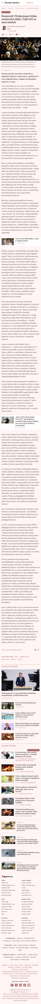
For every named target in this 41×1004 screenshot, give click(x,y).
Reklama (18, 967)
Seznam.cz (30, 2)
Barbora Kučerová (28, 759)
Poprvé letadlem (6, 923)
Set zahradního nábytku (22, 948)
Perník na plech (26, 914)
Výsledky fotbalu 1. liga (8, 904)
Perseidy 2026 (7, 941)
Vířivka (20, 950)
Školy (16, 656)
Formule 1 (4, 912)
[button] (20, 48)
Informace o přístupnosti (20, 969)
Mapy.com (20, 938)
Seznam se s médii (21, 974)
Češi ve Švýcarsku (7, 928)
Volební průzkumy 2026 (8, 885)
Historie (20, 659)
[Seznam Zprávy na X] (16, 985)
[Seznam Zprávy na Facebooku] (12, 985)
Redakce (11, 967)
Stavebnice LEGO (32, 955)
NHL (3, 914)
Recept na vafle (26, 912)
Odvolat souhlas (24, 976)
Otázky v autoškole (27, 931)
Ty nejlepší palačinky (28, 902)
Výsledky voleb (6, 888)
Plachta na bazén (23, 945)
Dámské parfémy (9, 957)
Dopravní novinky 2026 (28, 926)
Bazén (15, 945)
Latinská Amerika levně (8, 931)
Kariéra (20, 965)
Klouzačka (12, 948)
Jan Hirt (24, 888)
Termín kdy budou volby (8, 890)
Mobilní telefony (22, 955)
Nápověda (27, 965)
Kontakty (35, 965)
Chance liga (5, 902)
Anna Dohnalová (27, 771)
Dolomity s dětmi (6, 933)
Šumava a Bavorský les (8, 926)
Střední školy (5, 659)
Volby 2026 (5, 883)
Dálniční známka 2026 (28, 923)
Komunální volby (6, 895)
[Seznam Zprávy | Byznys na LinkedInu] (29, 985)
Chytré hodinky (14, 960)
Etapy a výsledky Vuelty (28, 885)
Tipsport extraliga (7, 907)
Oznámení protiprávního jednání (13, 971)
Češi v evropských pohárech (29, 941)
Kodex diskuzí (32, 974)
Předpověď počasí (29, 938)
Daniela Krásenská (28, 782)
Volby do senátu (6, 893)
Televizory (33, 957)
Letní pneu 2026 (26, 921)
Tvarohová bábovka (27, 909)
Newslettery (14, 976)
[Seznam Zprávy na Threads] (24, 985)
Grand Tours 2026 (26, 895)
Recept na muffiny (27, 904)
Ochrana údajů (27, 967)
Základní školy (24, 656)
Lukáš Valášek (25, 805)
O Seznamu (13, 965)
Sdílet (12, 34)
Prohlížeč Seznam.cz (31, 971)
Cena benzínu (16, 941)
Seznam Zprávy (26, 794)
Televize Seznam (8, 974)
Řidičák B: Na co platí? (28, 928)
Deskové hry (25, 957)
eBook (6, 34)
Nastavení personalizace (20, 978)
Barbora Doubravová (24, 760)
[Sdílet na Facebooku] (35, 650)
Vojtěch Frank (26, 816)
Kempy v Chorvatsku (7, 921)
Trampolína (32, 945)
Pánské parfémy (24, 960)
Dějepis (13, 659)
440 (19, 34)
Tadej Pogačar (25, 890)
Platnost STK (25, 933)
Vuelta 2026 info (26, 883)
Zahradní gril (34, 948)
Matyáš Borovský (16, 26)
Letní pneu (18, 957)
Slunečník (5, 948)
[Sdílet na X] (38, 650)
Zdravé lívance (26, 907)
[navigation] (2, 2)
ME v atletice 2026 (7, 909)
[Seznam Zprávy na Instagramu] (20, 985)
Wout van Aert (26, 893)
